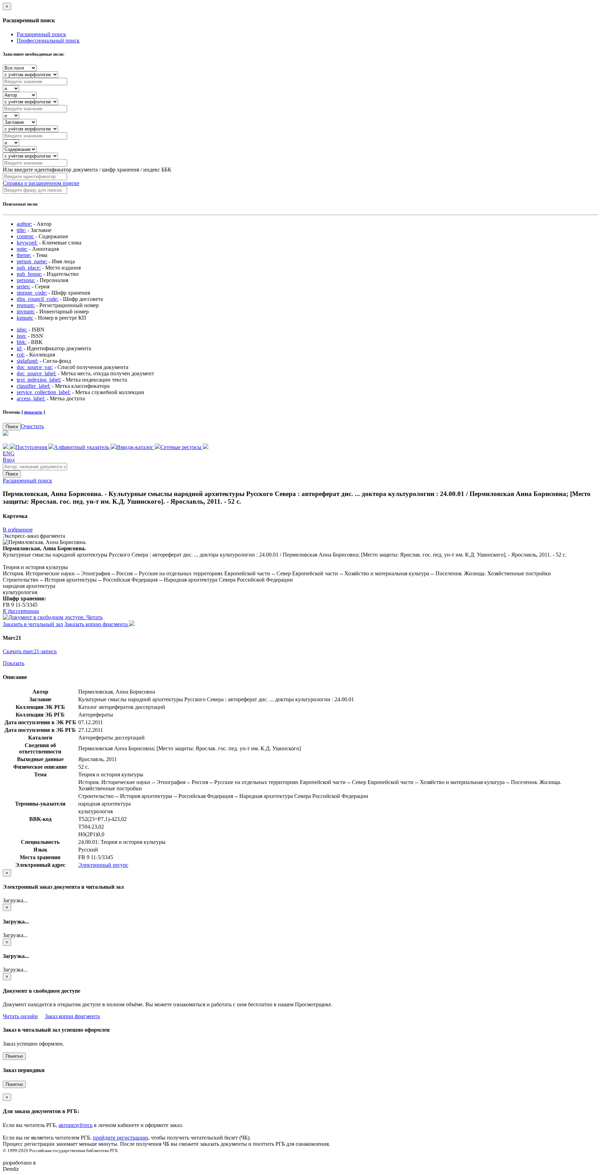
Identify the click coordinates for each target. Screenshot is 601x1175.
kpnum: (25, 318)
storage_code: (32, 293)
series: (23, 286)
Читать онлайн (20, 1016)
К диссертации (21, 611)
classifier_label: (33, 386)
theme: (24, 255)
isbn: (22, 330)
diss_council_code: (37, 299)
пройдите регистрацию (120, 1138)
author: (24, 224)
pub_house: (29, 274)
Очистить (32, 426)
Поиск (12, 426)
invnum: (26, 311)
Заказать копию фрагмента (96, 624)
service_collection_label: (44, 392)
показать (33, 412)
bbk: (21, 342)
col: (21, 355)
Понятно (14, 1056)
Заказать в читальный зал (33, 624)
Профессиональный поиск (48, 40)
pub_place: (29, 268)
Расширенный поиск (41, 34)
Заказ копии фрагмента (72, 1016)
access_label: (31, 398)
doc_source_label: (36, 373)
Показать (13, 663)
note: (22, 249)
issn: (21, 336)
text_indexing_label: (39, 380)
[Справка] (205, 447)
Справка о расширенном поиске (41, 183)
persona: (26, 280)
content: (25, 236)
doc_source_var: (35, 367)
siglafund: (27, 361)
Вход (9, 460)
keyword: (27, 243)
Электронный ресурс (103, 865)
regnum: (26, 305)
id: (19, 348)
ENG (9, 453)
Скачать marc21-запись (30, 651)
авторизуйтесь (75, 1125)
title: (21, 230)
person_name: (32, 261)
